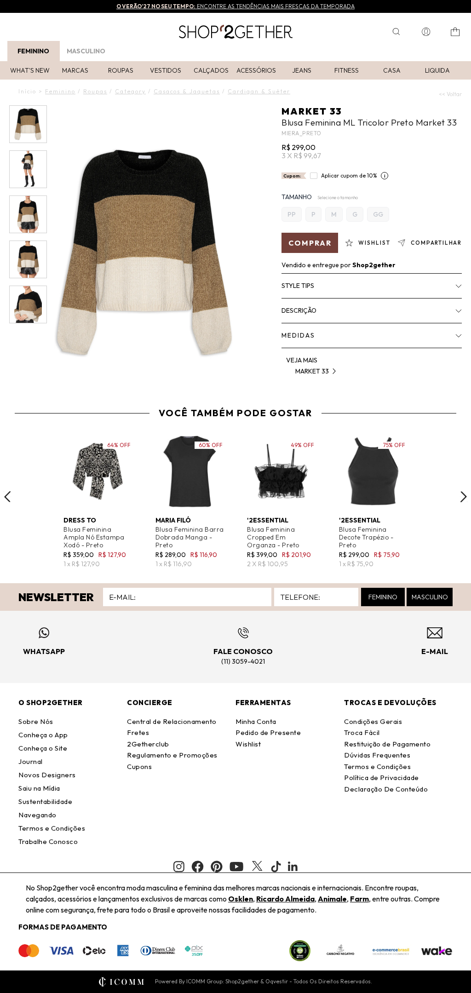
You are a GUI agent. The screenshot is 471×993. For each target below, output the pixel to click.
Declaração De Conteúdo (386, 789)
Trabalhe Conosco (48, 841)
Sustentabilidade (45, 801)
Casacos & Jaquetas (187, 91)
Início (27, 91)
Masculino (86, 51)
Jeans (301, 70)
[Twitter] (257, 866)
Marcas (75, 70)
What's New (30, 70)
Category (130, 91)
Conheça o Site (42, 748)
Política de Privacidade (381, 777)
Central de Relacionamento (172, 721)
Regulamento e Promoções (172, 755)
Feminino (33, 51)
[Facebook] (197, 866)
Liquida (437, 70)
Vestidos (165, 70)
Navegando (37, 814)
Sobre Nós (35, 721)
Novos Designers (47, 774)
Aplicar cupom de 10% (349, 175)
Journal (30, 761)
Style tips (297, 285)
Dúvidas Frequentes (377, 755)
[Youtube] (236, 866)
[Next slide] (463, 496)
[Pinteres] (217, 866)
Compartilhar (436, 242)
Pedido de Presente (268, 732)
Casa (392, 70)
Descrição (298, 310)
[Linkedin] (293, 866)
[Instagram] (178, 866)
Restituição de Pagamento (387, 744)
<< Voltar (450, 94)
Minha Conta (256, 721)
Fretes (138, 732)
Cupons (139, 766)
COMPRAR (310, 242)
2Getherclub (148, 744)
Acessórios (256, 70)
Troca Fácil (362, 732)
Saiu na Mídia (39, 788)
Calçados (211, 70)
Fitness (346, 70)
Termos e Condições (51, 828)
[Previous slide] (7, 496)
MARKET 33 (311, 111)
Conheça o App (43, 734)
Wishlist (248, 744)
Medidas (298, 335)
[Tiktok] (276, 866)
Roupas (120, 70)
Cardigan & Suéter (259, 91)
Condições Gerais (373, 721)
